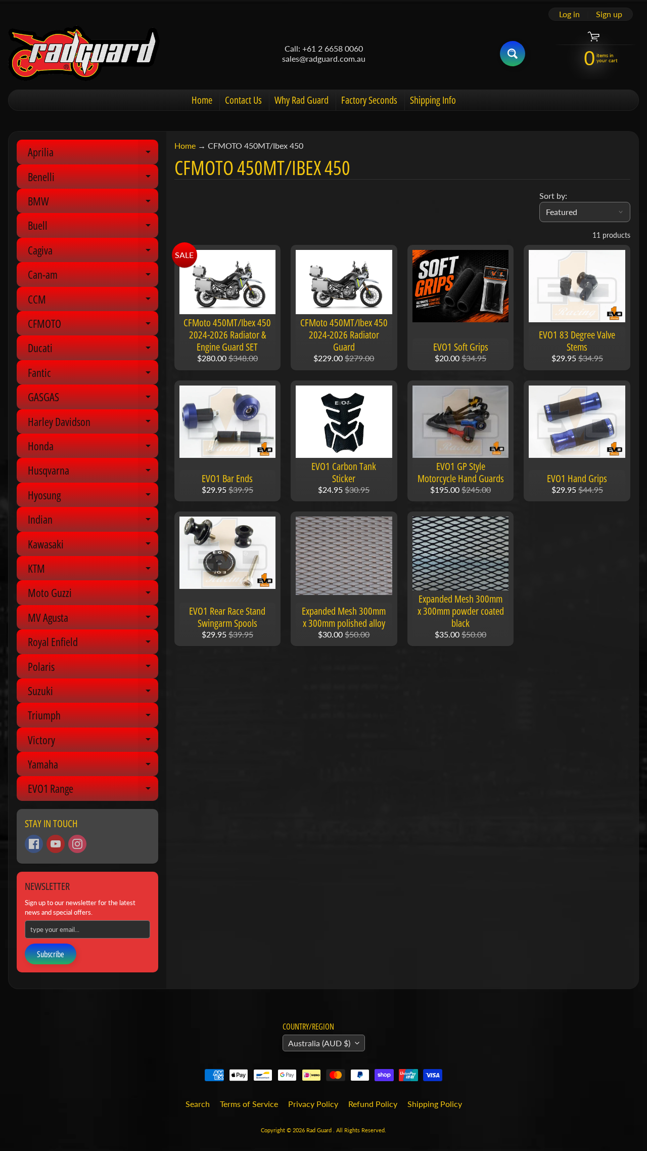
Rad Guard (319, 1130)
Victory (93, 742)
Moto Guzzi (93, 595)
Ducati (93, 350)
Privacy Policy (313, 1104)
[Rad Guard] (84, 53)
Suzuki (93, 693)
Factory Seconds (369, 100)
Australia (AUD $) (319, 1043)
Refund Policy (372, 1104)
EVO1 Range (93, 790)
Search (198, 1104)
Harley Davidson (93, 424)
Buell (93, 227)
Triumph (93, 717)
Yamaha (93, 766)
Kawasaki (93, 546)
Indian (93, 521)
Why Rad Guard (301, 100)
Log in (569, 14)
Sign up (609, 14)
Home (202, 100)
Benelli (93, 179)
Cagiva (93, 252)
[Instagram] (77, 844)
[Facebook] (34, 844)
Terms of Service (249, 1104)
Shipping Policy (434, 1104)
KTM (93, 570)
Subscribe (50, 954)
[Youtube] (56, 844)
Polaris (93, 668)
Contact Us (243, 100)
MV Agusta (93, 619)
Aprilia (93, 154)
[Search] (512, 53)
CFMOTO (93, 325)
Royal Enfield (93, 644)
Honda (93, 448)
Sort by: (553, 195)
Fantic (93, 375)
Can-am (93, 276)
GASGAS (93, 399)
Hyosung (93, 497)
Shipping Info (433, 100)
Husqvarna (93, 472)
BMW (93, 203)
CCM (93, 301)
